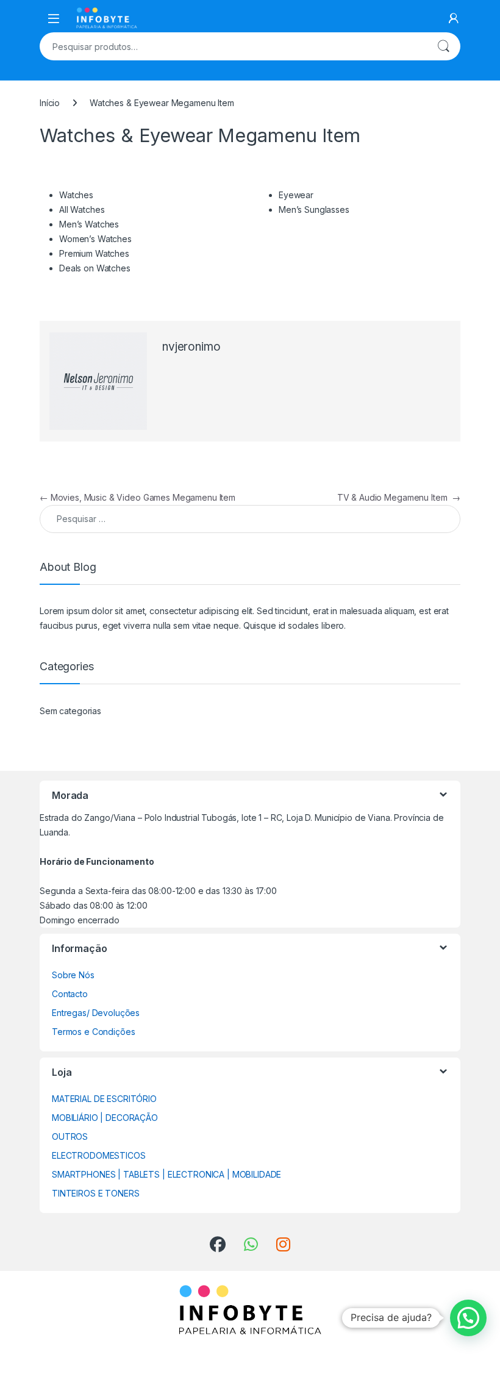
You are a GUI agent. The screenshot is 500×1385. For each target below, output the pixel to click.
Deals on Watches (94, 268)
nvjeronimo (191, 347)
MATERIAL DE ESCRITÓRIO (104, 1098)
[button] (468, 1318)
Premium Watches (94, 253)
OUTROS (70, 1136)
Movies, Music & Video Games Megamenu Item (137, 497)
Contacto (70, 994)
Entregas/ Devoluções (96, 1012)
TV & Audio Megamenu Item (398, 497)
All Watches (81, 209)
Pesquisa (443, 46)
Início (50, 103)
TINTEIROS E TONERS (95, 1193)
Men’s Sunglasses (314, 209)
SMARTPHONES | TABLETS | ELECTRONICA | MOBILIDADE (166, 1174)
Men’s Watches (89, 224)
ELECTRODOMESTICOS (99, 1155)
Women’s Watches (95, 239)
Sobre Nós (73, 975)
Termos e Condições (93, 1031)
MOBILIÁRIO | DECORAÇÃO (105, 1117)
